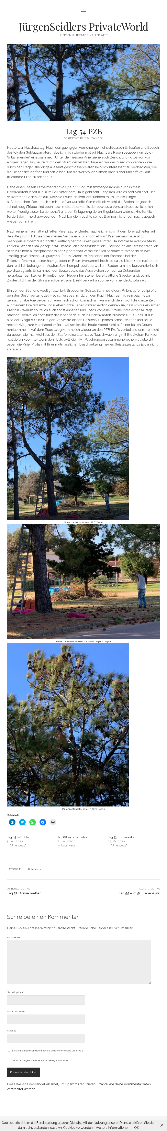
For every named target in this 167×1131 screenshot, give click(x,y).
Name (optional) (15, 992)
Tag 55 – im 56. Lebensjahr (139, 893)
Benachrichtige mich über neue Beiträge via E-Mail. (40, 1060)
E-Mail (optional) (15, 1011)
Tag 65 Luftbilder (18, 837)
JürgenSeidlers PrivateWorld (83, 26)
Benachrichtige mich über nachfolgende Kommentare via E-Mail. (47, 1050)
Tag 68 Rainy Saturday (72, 837)
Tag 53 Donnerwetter (121, 837)
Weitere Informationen (112, 1128)
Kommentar (13, 937)
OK (136, 1128)
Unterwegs (34, 869)
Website (11, 1030)
